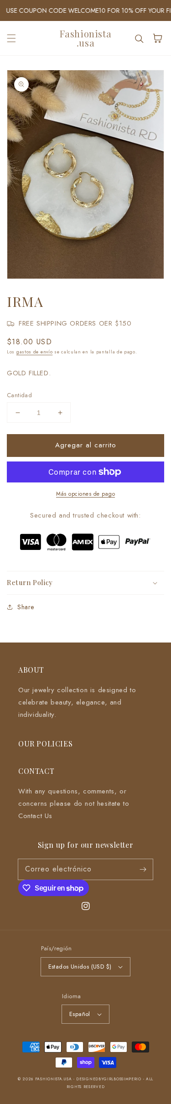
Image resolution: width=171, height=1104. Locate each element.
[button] (11, 38)
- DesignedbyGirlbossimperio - (109, 1079)
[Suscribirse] (143, 869)
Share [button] (25, 607)
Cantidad (19, 395)
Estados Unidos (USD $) (80, 966)
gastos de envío (34, 351)
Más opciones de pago (85, 494)
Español (79, 1014)
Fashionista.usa (53, 1079)
